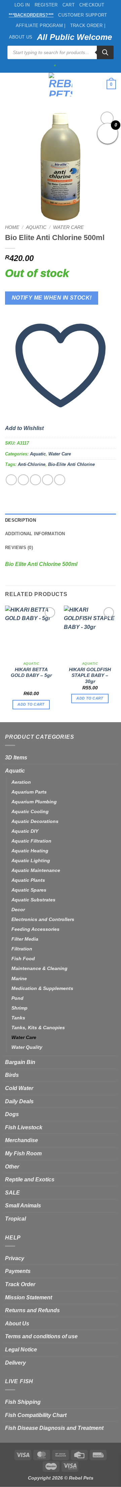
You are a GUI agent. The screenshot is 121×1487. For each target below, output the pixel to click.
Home (12, 227)
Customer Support (82, 15)
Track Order (20, 1284)
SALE (12, 1193)
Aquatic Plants (28, 880)
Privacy (14, 1258)
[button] (9, 84)
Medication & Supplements (42, 988)
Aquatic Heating (29, 850)
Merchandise (21, 1140)
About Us (20, 37)
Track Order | (87, 25)
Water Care (68, 227)
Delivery (15, 1363)
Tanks (18, 1017)
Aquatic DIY (24, 831)
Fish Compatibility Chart (36, 1415)
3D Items (16, 757)
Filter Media (24, 939)
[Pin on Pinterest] (59, 480)
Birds (12, 1075)
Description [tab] (20, 520)
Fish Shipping (23, 1402)
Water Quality (26, 1047)
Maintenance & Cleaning (39, 968)
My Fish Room (23, 1153)
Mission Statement (28, 1297)
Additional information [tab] (35, 533)
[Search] (105, 52)
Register (46, 4)
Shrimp (19, 1008)
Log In (22, 4)
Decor (18, 909)
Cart (69, 4)
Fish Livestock (23, 1127)
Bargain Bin (20, 1062)
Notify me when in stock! (52, 298)
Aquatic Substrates (33, 899)
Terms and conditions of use (41, 1336)
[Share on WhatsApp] (11, 480)
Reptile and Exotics (29, 1179)
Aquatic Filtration (31, 841)
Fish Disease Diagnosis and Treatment (54, 1428)
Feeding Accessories (35, 929)
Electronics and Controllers (42, 919)
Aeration (21, 782)
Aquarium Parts (29, 792)
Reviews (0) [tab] (19, 547)
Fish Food (23, 958)
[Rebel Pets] (60, 84)
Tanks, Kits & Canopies (38, 1027)
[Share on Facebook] (23, 480)
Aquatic (36, 227)
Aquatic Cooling (30, 811)
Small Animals (23, 1205)
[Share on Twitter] (35, 480)
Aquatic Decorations (34, 821)
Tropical (15, 1219)
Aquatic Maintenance (35, 870)
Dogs (12, 1114)
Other (12, 1167)
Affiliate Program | (41, 25)
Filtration (21, 948)
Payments (18, 1271)
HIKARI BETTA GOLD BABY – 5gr (31, 672)
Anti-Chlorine (31, 464)
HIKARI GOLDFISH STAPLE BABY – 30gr (90, 675)
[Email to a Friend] (47, 480)
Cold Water (19, 1088)
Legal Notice (21, 1349)
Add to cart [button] (31, 704)
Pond (17, 998)
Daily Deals (19, 1101)
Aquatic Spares (28, 890)
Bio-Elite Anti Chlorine (71, 464)
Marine (19, 978)
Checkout (91, 4)
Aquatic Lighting (30, 860)
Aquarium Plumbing (34, 801)
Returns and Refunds (32, 1310)
